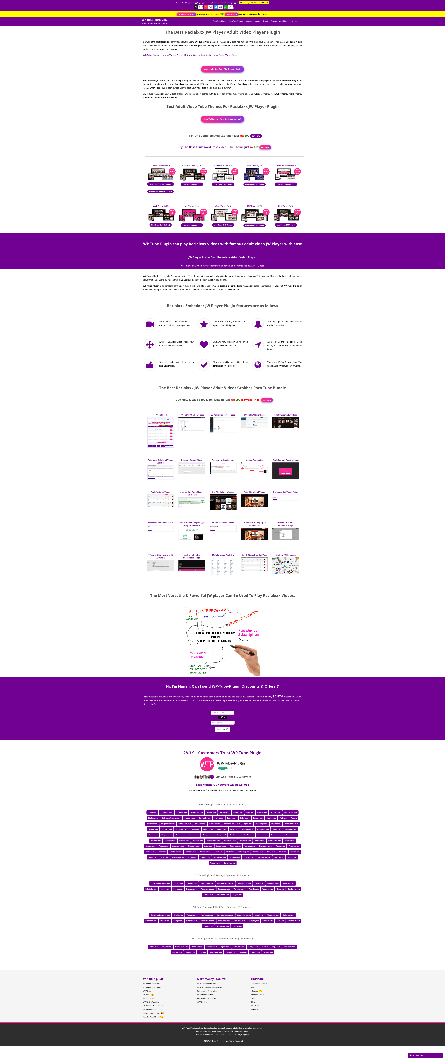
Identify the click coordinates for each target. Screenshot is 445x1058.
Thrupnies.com (294, 846)
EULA (253, 1002)
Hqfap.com (248, 824)
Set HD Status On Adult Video (254, 555)
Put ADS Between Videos (223, 492)
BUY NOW (256, 136)
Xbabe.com (271, 852)
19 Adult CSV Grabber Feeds (192, 415)
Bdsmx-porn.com (181, 947)
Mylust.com (277, 829)
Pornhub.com (262, 835)
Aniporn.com (166, 947)
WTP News (255, 1006)
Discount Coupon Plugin (191, 460)
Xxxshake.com (249, 857)
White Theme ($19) (223, 206)
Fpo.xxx (294, 818)
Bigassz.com (262, 812)
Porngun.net (221, 835)
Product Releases (257, 995)
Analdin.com (211, 812)
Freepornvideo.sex (168, 824)
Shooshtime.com (194, 846)
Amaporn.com (181, 812)
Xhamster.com (231, 952)
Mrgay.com (276, 947)
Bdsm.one (249, 812)
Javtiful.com (153, 829)
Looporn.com (208, 829)
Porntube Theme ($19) (286, 165)
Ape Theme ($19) (191, 206)
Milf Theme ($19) (254, 206)
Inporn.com (225, 947)
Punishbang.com (274, 840)
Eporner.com (258, 818)
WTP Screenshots (149, 998)
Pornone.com (156, 840)
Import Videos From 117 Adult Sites (179, 55)
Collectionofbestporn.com (171, 818)
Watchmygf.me (243, 852)
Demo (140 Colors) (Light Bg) (160, 184)
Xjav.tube (243, 952)
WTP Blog (146, 995)
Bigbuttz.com (275, 812)
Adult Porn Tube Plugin (151, 983)
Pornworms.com (230, 840)
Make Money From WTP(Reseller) (209, 987)
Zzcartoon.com (229, 863)
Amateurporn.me (197, 812)
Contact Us (255, 1009)
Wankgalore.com (216, 952)
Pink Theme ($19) (285, 206)
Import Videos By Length (223, 522)
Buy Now (295, 21)
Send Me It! (222, 729)
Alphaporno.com (167, 812)
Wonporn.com (258, 852)
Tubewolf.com (205, 852)
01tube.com (154, 947)
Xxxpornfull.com (220, 857)
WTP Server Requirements (153, 1006)
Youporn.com (215, 863)
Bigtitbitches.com (290, 812)
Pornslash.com (170, 840)
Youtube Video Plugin (151, 1017)
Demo (265, 21)
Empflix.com (231, 818)
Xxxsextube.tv (235, 857)
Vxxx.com (202, 952)
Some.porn (208, 846)
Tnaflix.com (149, 852)
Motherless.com (263, 829)
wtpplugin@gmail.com (202, 3)
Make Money (284, 21)
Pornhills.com (235, 835)
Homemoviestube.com (232, 824)
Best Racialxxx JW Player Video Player (219, 55)
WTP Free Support (150, 1009)
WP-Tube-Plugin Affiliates (206, 998)
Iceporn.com (275, 824)
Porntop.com (177, 952)
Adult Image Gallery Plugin (285, 415)
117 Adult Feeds (161, 415)
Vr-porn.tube (190, 952)
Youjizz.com (291, 857)
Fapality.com (271, 818)
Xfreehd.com (295, 852)
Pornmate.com (276, 835)
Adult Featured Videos (160, 492)
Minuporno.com (247, 829)
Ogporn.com (152, 835)
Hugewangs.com (261, 824)
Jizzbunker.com (181, 829)
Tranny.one (162, 852)
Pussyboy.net (289, 840)
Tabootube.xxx (235, 846)
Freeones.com (152, 824)
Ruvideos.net (163, 846)
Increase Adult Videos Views (160, 522)
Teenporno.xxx (250, 846)
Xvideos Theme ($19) (160, 165)
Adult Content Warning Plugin (286, 460)
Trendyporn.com (175, 852)
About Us (254, 991)
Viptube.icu (218, 852)
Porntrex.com (198, 840)
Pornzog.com (259, 840)
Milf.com (265, 947)
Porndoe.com (194, 835)
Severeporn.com (178, 846)
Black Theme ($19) (160, 206)
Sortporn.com (221, 846)
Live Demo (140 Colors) (192, 184)
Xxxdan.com (268, 952)
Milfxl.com (234, 829)
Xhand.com (153, 857)
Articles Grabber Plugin (151, 1013)
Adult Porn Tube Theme (152, 987)
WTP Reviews (202, 1002)
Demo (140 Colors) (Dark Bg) (160, 191)
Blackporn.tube (197, 947)
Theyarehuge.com (265, 846)
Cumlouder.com (205, 818)
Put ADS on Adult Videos (254, 492)
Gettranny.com (212, 947)
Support (254, 998)
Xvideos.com (205, 857)
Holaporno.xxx (214, 824)
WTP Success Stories (205, 995)
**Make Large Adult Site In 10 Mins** (254, 3)
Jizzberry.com (167, 829)
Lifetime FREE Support (286, 555)
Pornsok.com (184, 840)
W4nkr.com (230, 852)
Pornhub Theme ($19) (191, 165)
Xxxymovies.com (264, 857)
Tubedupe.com (190, 852)
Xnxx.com (164, 857)
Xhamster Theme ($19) (223, 165)
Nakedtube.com (290, 829)
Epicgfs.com (244, 818)
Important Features (253, 21)
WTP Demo (147, 991)
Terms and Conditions (259, 983)
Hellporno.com (200, 824)
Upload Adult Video (254, 460)
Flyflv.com (283, 818)
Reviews (274, 21)
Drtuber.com (219, 818)
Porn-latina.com (289, 947)
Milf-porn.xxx (221, 829)
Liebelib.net (195, 829)
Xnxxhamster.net (178, 857)
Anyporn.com (224, 812)
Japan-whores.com (291, 824)
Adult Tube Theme (236, 21)
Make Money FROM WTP (206, 983)
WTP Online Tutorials (151, 1002)
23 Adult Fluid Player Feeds (223, 415)
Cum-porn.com (189, 818)
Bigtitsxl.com (153, 818)
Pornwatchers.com (213, 840)
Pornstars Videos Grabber (223, 460)
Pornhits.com (249, 835)
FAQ (252, 987)
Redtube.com (150, 846)
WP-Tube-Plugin (151, 55)
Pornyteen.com (245, 840)
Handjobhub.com (184, 824)
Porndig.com (180, 835)
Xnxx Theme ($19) (254, 165)
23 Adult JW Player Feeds (254, 415)
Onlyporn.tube (166, 835)
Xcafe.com (282, 852)
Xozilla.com (192, 857)
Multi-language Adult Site (223, 555)
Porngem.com (208, 835)
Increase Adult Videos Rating (285, 492)
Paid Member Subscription (207, 991)
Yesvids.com (278, 857)
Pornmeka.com (291, 835)
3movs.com (152, 812)
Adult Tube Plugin (219, 21)
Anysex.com (237, 812)
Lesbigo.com (253, 947)
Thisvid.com (280, 846)
